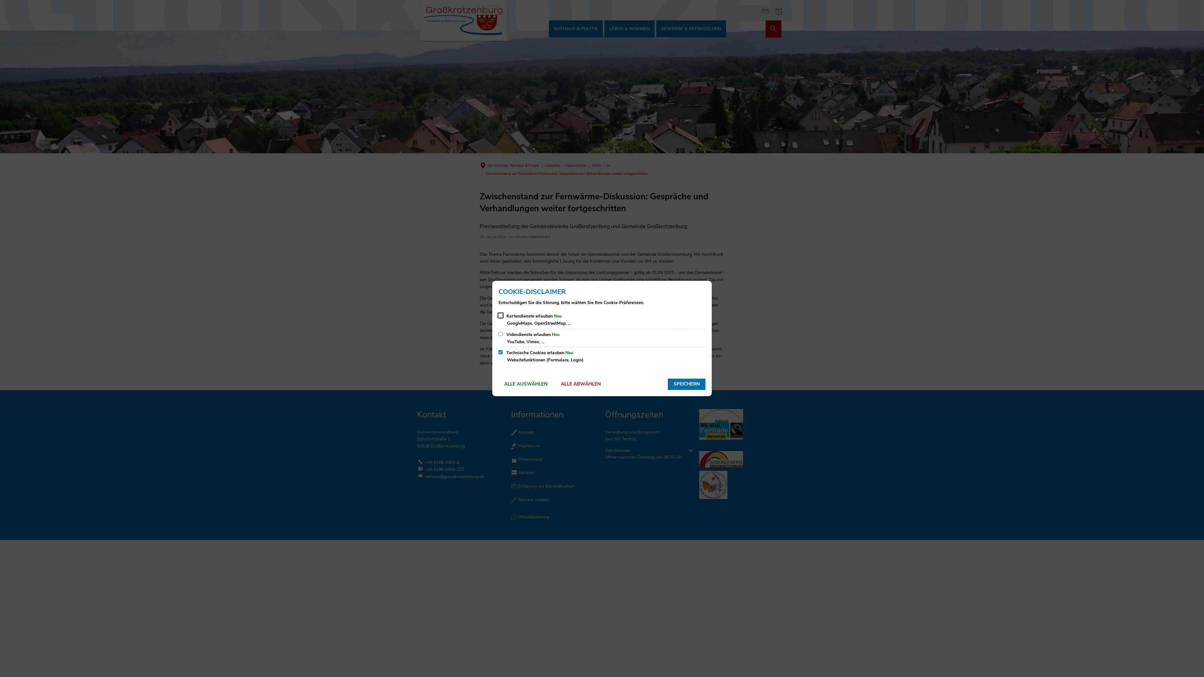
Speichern (686, 384)
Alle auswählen (525, 384)
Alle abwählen (581, 384)
